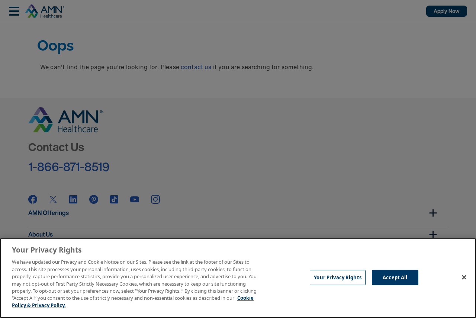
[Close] (464, 277)
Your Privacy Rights (337, 277)
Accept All (395, 277)
